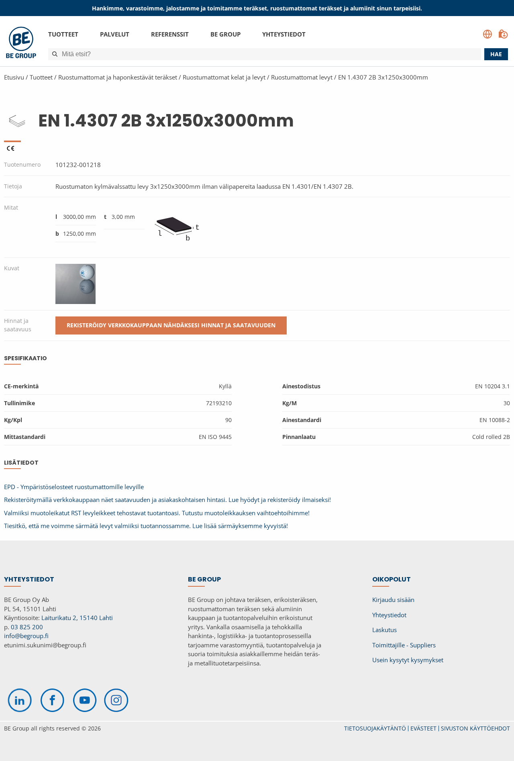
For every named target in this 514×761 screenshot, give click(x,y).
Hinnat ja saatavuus (17, 325)
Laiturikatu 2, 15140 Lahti (77, 618)
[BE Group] (21, 44)
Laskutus (384, 630)
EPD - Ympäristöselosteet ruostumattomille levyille (74, 487)
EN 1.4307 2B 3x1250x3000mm (383, 77)
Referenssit (170, 34)
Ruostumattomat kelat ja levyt (224, 77)
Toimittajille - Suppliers (404, 645)
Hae (496, 54)
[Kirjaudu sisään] (503, 34)
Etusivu (14, 77)
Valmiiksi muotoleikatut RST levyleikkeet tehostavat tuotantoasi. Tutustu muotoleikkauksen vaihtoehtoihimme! (157, 513)
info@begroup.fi (26, 636)
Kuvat (11, 268)
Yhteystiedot (284, 34)
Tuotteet (63, 34)
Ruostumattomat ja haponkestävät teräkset (117, 77)
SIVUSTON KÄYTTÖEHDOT (475, 728)
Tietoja (13, 186)
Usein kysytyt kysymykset (407, 660)
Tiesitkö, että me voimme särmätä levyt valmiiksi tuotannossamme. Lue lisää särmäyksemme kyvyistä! (146, 526)
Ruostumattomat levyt (301, 77)
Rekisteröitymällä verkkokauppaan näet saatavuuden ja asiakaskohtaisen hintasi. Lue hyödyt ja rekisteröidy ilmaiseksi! (167, 500)
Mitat (11, 207)
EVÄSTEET (423, 728)
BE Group (225, 34)
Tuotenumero (22, 164)
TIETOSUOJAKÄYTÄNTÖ (375, 728)
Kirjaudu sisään (393, 600)
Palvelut (114, 34)
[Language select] (487, 34)
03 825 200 (27, 627)
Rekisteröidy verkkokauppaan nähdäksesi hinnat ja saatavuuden (171, 325)
